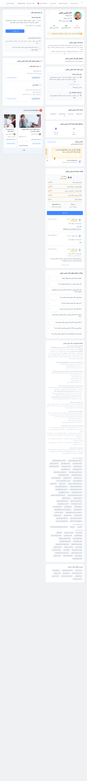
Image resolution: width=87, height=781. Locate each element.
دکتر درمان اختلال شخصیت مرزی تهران (58, 495)
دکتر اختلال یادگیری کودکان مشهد (76, 486)
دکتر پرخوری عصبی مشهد (56, 478)
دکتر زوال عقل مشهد (78, 506)
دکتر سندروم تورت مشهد (57, 506)
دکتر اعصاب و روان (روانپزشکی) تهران (73, 368)
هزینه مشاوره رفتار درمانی (77, 538)
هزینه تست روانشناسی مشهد (53, 435)
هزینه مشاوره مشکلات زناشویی (76, 544)
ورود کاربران (9, 3)
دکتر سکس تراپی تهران (78, 466)
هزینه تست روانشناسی (68, 535)
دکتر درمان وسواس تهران (66, 469)
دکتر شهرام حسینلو (56, 570)
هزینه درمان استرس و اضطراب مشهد (61, 552)
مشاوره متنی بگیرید (11, 99)
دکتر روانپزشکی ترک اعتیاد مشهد (76, 521)
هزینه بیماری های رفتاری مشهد (65, 541)
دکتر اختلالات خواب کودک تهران (62, 518)
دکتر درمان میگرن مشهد (77, 498)
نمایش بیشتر (65, 265)
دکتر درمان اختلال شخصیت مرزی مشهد (75, 495)
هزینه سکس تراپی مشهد (68, 547)
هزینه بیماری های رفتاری (77, 541)
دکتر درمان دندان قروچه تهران (63, 503)
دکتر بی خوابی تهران (57, 515)
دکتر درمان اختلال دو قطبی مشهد (76, 489)
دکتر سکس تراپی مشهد (76, 376)
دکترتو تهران (72, 527)
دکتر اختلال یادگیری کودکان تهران (61, 486)
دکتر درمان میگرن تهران (66, 498)
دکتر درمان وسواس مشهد (76, 380)
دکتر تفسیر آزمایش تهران (65, 463)
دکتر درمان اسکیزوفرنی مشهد (77, 492)
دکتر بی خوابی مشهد (67, 515)
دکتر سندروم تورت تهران (78, 509)
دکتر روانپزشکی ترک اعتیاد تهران (61, 521)
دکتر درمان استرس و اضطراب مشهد (74, 382)
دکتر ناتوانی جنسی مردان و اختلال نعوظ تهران (74, 512)
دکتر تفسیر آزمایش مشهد (76, 375)
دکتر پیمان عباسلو (66, 573)
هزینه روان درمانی (79, 532)
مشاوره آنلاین (64, 3)
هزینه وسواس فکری (78, 555)
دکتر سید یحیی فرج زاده (77, 579)
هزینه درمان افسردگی (57, 547)
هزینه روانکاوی (59, 532)
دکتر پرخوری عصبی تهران (77, 480)
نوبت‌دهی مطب (74, 3)
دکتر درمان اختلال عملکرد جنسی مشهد (63, 480)
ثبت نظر (65, 213)
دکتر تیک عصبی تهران (67, 478)
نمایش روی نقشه (78, 87)
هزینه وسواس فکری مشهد (67, 555)
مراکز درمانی (53, 3)
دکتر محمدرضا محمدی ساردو (67, 576)
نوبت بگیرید (16, 31)
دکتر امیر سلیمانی (57, 573)
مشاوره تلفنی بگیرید (12, 77)
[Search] (27, 3)
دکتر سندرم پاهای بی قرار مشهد (76, 501)
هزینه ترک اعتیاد (66, 550)
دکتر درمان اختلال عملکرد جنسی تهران (75, 483)
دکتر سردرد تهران (53, 483)
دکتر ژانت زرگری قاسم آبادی (77, 573)
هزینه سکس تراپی (79, 547)
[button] (48, 13)
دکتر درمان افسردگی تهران (54, 466)
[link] (67, 161)
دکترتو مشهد (79, 527)
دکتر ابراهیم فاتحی (78, 576)
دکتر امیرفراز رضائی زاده (72, 160)
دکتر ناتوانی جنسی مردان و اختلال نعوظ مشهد (62, 509)
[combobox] (48, 13)
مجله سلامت (31, 3)
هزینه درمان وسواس (57, 555)
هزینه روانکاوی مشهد (58, 433)
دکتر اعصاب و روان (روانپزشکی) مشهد (73, 366)
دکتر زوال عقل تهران (68, 506)
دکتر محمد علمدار (78, 570)
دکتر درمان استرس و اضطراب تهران (60, 472)
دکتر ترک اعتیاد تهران (78, 515)
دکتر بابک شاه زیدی (55, 576)
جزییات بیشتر (34, 49)
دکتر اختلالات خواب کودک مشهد (76, 518)
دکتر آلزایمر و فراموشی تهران (64, 475)
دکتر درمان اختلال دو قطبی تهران (61, 489)
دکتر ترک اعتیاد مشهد (59, 512)
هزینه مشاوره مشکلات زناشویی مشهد (62, 544)
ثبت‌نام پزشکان (21, 3)
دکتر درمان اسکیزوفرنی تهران (64, 492)
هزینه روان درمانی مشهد (57, 429)
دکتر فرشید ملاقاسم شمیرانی (67, 570)
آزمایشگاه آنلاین (43, 3)
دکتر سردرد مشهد (62, 483)
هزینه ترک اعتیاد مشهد (56, 550)
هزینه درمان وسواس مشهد (77, 558)
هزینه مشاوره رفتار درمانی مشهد (64, 538)
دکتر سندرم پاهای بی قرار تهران (62, 501)
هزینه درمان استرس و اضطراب (76, 552)
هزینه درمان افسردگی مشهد (77, 550)
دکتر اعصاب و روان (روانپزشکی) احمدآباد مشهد (59, 527)
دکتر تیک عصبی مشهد (78, 478)
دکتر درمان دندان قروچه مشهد (76, 503)
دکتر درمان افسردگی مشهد (76, 378)
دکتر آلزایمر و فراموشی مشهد (77, 475)
